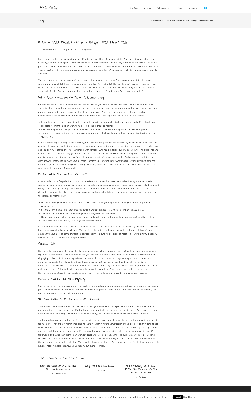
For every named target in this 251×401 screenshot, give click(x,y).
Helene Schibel (49, 49)
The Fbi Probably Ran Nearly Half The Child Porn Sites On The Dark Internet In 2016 (139, 369)
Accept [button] (178, 397)
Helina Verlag (48, 8)
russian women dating (122, 153)
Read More (189, 396)
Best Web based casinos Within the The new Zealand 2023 (58, 368)
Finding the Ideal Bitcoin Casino (99, 366)
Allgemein (87, 49)
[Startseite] (149, 20)
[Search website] (212, 7)
